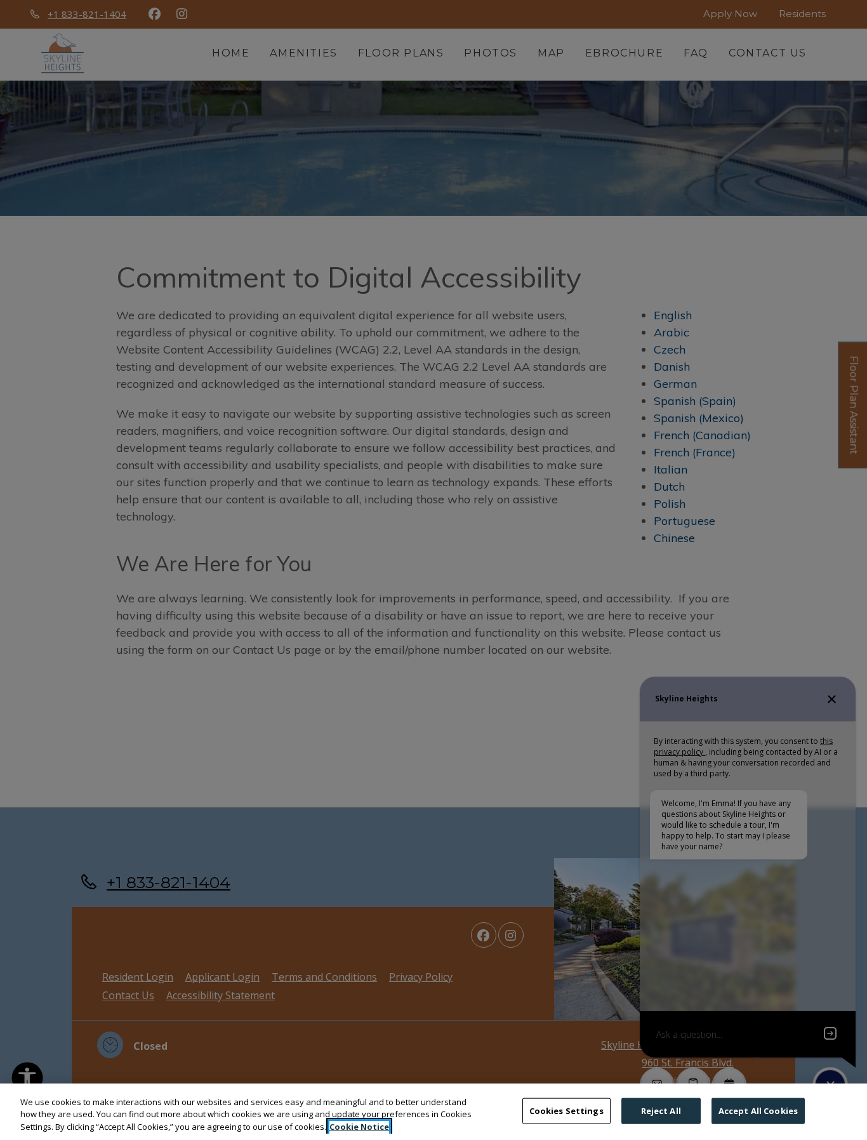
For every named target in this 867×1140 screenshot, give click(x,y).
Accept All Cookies (758, 1110)
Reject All (661, 1110)
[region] (433, 1112)
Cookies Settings (566, 1110)
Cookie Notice (359, 1126)
